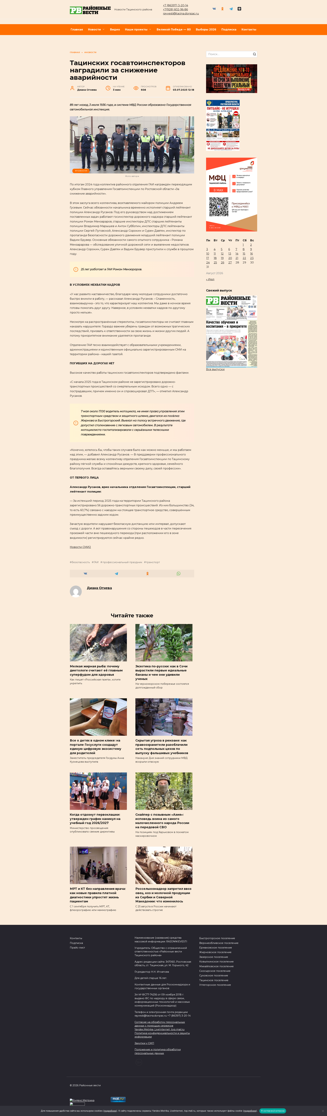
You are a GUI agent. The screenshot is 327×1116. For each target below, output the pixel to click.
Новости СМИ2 (80, 547)
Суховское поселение (213, 975)
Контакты (249, 29)
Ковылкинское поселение (216, 961)
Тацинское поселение (213, 980)
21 (237, 258)
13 (229, 253)
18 (215, 258)
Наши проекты (136, 29)
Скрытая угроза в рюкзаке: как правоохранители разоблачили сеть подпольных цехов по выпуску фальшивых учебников (161, 747)
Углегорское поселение (215, 984)
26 (222, 262)
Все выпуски (215, 369)
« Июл (210, 279)
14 (237, 253)
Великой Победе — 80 (174, 29)
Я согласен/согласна (273, 1110)
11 (215, 253)
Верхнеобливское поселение (218, 943)
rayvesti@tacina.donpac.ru (181, 13)
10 (207, 253)
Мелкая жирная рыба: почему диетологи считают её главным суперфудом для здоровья (96, 670)
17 (207, 258)
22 (244, 258)
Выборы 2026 (206, 29)
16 (251, 253)
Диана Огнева (99, 588)
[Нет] (322, 1111)
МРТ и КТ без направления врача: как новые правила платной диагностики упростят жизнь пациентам (98, 895)
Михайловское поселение (216, 966)
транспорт (153, 562)
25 (215, 262)
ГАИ (96, 562)
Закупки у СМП (144, 1043)
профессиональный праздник (122, 562)
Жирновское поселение (215, 952)
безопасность (81, 562)
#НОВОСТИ (81, 171)
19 (222, 258)
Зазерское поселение (213, 957)
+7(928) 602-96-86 (175, 9)
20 (230, 258)
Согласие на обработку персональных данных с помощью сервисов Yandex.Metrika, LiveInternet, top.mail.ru (160, 1026)
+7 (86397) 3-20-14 (175, 5)
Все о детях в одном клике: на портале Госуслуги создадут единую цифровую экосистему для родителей (95, 747)
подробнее (110, 1110)
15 (244, 253)
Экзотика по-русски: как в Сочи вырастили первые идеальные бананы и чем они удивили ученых (161, 672)
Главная (77, 29)
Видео (115, 29)
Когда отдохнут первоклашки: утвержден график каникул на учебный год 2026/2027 (95, 819)
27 (230, 262)
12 (222, 253)
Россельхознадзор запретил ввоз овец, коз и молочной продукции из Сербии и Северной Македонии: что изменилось (163, 895)
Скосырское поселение (214, 970)
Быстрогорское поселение (217, 938)
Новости (94, 29)
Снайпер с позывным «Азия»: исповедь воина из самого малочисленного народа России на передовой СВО (162, 821)
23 (252, 258)
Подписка (228, 29)
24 (208, 262)
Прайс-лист (77, 947)
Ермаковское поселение (215, 947)
